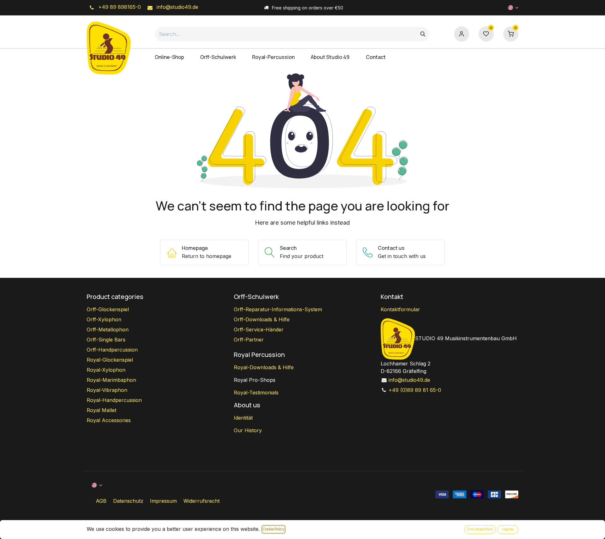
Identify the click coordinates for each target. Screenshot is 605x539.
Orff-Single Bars (106, 339)
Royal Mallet (101, 410)
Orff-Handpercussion (112, 350)
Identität (243, 418)
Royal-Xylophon (106, 370)
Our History (248, 430)
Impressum (163, 501)
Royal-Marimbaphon (111, 380)
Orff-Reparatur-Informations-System (278, 309)
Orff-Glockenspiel (108, 309)
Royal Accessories (109, 420)
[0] (510, 33)
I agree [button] (507, 529)
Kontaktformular (400, 309)
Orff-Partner (249, 339)
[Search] (423, 34)
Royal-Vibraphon (107, 390)
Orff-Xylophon (104, 319)
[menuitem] (169, 57)
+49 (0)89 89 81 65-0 (415, 390)
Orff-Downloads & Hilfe (262, 319)
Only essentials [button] (480, 529)
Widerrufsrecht (201, 501)
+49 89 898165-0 (119, 7)
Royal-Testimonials (256, 392)
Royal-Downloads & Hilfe (264, 367)
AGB (101, 501)
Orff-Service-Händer (259, 329)
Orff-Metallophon (108, 329)
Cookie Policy (273, 529)
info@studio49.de (176, 7)
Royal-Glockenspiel (110, 360)
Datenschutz (128, 501)
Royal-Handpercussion (114, 400)
